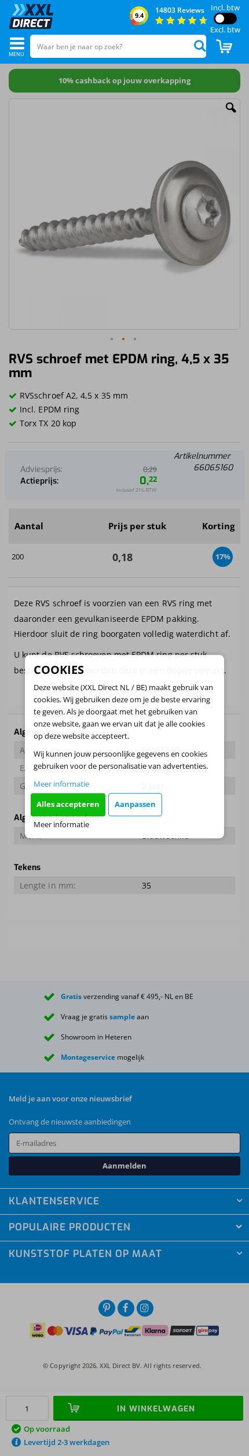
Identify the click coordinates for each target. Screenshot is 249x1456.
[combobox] (118, 46)
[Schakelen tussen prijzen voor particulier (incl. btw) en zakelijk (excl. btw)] (225, 18)
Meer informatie (61, 784)
